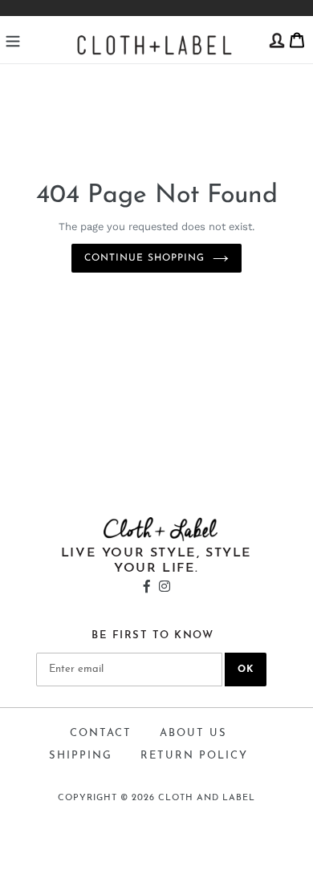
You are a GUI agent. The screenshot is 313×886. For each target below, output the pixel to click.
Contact (101, 733)
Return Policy (194, 755)
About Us (193, 733)
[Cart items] (297, 39)
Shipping (80, 755)
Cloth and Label (206, 798)
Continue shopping (144, 258)
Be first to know (152, 635)
